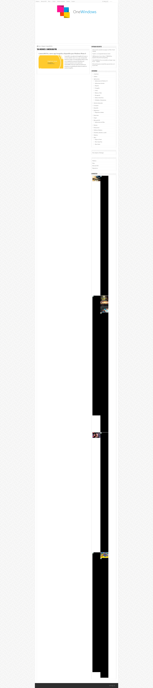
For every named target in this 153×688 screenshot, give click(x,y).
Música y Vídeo (98, 92)
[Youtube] (106, 1)
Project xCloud (98, 139)
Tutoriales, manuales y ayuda (100, 132)
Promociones (96, 127)
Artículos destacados (61, 1)
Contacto (73, 1)
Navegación (97, 95)
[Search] (117, 1)
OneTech (68, 1)
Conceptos (96, 105)
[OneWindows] (76, 11)
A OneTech (96, 74)
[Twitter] (104, 1)
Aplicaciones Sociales (99, 83)
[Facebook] (102, 1)
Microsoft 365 (43, 1)
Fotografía (97, 88)
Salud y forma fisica (99, 97)
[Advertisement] (76, 30)
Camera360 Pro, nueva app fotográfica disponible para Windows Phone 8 (62, 53)
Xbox (95, 137)
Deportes (97, 85)
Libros (96, 90)
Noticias (95, 125)
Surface (54, 1)
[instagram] (107, 1)
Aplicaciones (96, 79)
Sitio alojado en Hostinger (98, 152)
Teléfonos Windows (98, 130)
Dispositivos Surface (99, 112)
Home (39, 46)
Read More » (42, 70)
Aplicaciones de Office (100, 122)
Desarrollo (96, 108)
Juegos (95, 117)
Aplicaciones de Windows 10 (101, 81)
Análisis (95, 76)
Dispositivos (96, 110)
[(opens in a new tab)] (104, 555)
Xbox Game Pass (98, 141)
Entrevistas (96, 115)
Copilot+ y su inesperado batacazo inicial (101, 53)
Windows (37, 1)
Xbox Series (97, 144)
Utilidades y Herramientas (100, 100)
